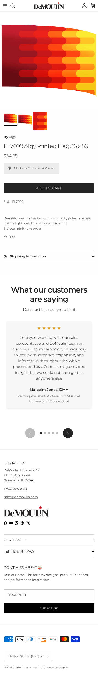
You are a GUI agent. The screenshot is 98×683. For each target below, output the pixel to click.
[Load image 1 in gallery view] (49, 61)
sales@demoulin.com (21, 497)
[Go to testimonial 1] (41, 433)
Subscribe (49, 608)
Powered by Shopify (55, 667)
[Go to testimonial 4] (53, 433)
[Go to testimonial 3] (49, 433)
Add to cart (49, 188)
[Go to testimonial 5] (57, 433)
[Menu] (5, 6)
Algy (12, 137)
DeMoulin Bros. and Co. (27, 667)
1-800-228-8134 (15, 489)
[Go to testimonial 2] (45, 433)
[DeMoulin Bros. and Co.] (49, 5)
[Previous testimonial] (30, 433)
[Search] (15, 6)
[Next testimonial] (68, 433)
